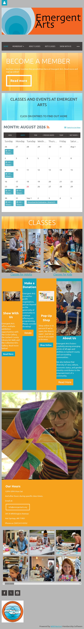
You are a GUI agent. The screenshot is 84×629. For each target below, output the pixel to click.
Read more (18, 81)
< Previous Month (48, 135)
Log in (4, 2)
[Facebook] (4, 593)
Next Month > (74, 135)
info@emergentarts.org (18, 507)
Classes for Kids (62, 274)
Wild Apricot (56, 626)
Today (61, 135)
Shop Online (46, 345)
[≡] (78, 46)
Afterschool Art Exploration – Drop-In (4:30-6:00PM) (45, 202)
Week (10, 135)
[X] (11, 593)
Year (35, 135)
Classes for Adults (21, 274)
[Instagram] (17, 593)
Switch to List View (73, 127)
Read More (8, 354)
